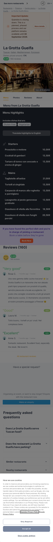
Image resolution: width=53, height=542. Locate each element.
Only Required (26, 522)
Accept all (26, 529)
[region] (26, 507)
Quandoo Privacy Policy (29, 512)
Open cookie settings (26, 536)
